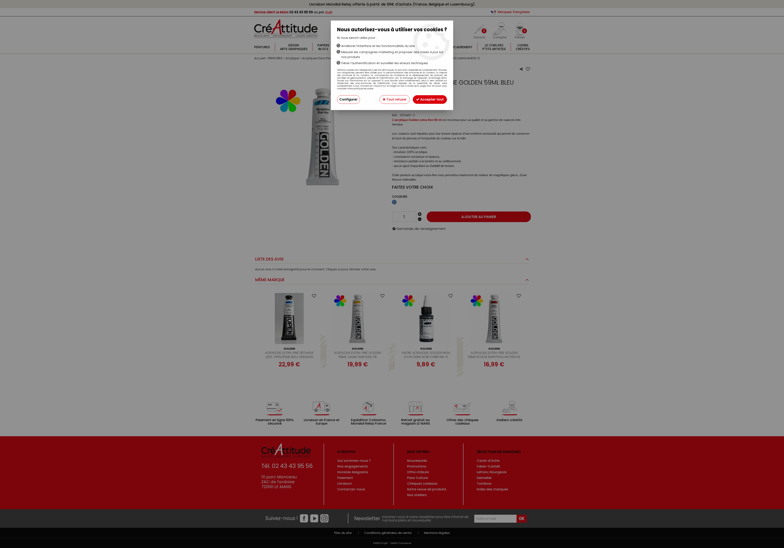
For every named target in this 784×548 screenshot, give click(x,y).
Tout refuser (395, 99)
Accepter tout (431, 99)
